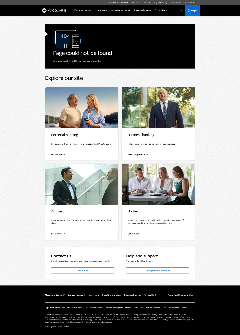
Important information (55, 307)
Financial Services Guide (155, 307)
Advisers (136, 2)
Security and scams (95, 307)
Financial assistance (134, 307)
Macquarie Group (53, 295)
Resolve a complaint (114, 307)
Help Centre (190, 2)
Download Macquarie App (180, 295)
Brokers (147, 2)
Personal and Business (118, 2)
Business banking (142, 10)
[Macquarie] (54, 10)
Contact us (176, 2)
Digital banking (160, 2)
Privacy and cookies (75, 307)
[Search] (181, 11)
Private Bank (161, 10)
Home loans (101, 10)
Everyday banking (83, 10)
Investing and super (120, 10)
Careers (184, 307)
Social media (173, 307)
